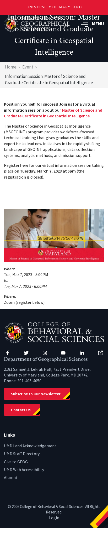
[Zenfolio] (100, 353)
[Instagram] (44, 353)
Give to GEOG (16, 461)
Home (11, 67)
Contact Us (21, 409)
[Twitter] (26, 353)
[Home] (54, 332)
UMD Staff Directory (22, 453)
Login (54, 517)
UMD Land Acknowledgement (30, 445)
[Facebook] (7, 353)
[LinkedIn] (81, 353)
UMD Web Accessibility (24, 469)
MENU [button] (98, 24)
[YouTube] (63, 353)
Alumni (10, 477)
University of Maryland (54, 7)
